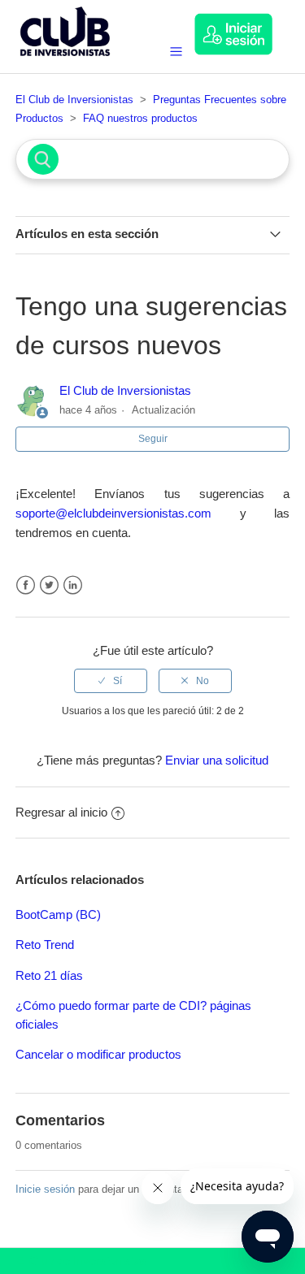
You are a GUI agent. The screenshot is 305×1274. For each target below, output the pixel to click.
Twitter (49, 585)
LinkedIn (73, 585)
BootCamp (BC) (58, 914)
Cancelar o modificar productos (98, 1054)
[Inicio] (65, 60)
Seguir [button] (153, 438)
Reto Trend (44, 944)
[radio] (110, 681)
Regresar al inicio (61, 812)
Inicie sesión (45, 1189)
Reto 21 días (49, 975)
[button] (242, 34)
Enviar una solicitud (216, 760)
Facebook (25, 585)
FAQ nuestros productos (140, 118)
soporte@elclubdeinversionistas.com (113, 513)
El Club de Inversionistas (74, 99)
